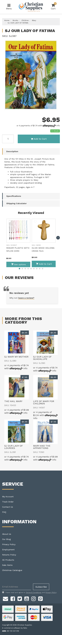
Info (58, 126)
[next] (58, 237)
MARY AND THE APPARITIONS (41, 446)
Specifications (13, 196)
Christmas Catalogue (12, 570)
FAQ (4, 512)
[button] (10, 222)
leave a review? (26, 298)
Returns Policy (9, 555)
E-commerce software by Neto (14, 628)
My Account (8, 496)
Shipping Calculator (16, 203)
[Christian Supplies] (31, 7)
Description (12, 151)
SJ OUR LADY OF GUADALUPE (42, 357)
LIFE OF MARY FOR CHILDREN (43, 402)
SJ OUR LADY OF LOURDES (13, 446)
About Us (6, 534)
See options (20, 264)
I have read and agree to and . (31, 592)
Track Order (8, 502)
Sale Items (7, 565)
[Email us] (5, 598)
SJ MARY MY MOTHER (16, 356)
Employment (8, 549)
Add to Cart (40, 138)
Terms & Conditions (33, 592)
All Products (8, 560)
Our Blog (6, 539)
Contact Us (7, 507)
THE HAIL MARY (13, 401)
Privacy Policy (8, 544)
